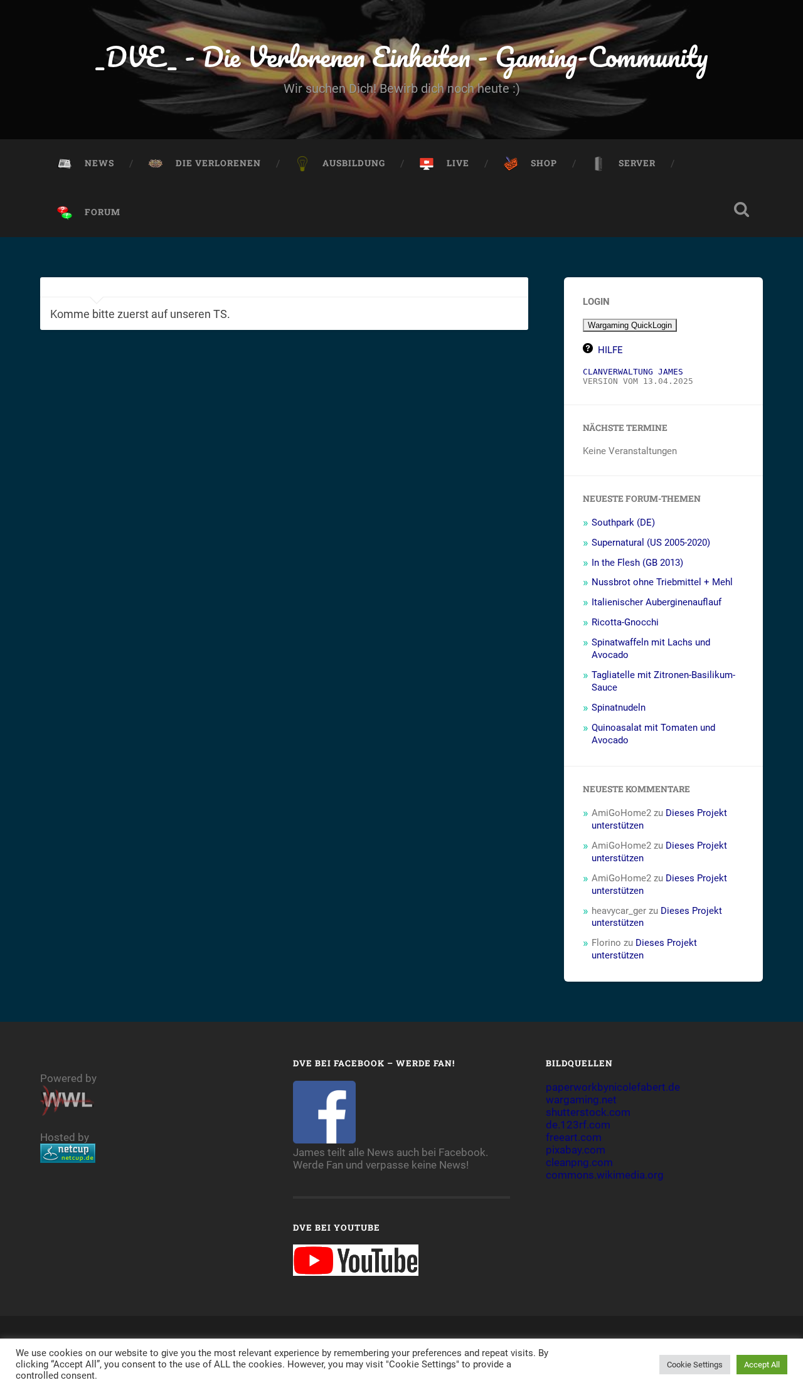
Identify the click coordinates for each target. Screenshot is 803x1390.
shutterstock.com (588, 1112)
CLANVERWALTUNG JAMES (633, 371)
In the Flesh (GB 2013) (637, 562)
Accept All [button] (762, 1364)
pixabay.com (575, 1149)
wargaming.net (581, 1099)
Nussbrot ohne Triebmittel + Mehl (662, 582)
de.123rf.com (578, 1124)
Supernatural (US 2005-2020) (651, 542)
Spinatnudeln (619, 707)
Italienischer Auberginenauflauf (656, 602)
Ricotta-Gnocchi (625, 622)
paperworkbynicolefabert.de (613, 1087)
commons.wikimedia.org (605, 1175)
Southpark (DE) (623, 522)
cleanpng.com (579, 1162)
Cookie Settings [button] (695, 1364)
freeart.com (574, 1137)
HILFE (610, 350)
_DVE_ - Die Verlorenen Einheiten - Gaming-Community (402, 56)
